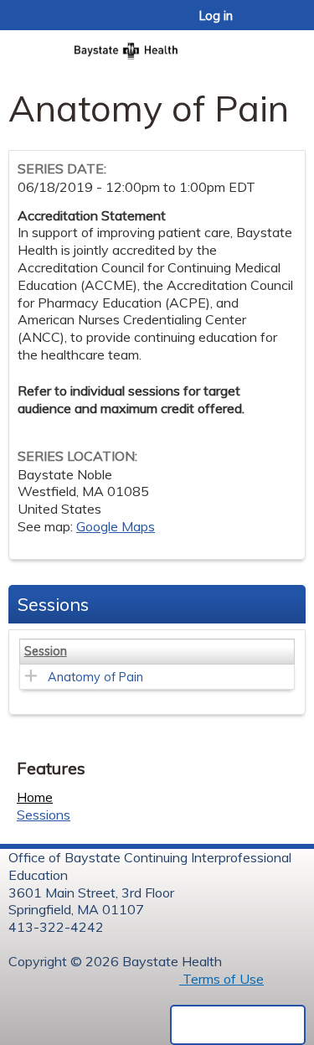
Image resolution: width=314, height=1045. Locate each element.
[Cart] (265, 24)
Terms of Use (221, 978)
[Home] (157, 45)
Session (45, 651)
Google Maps (115, 526)
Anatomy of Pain (95, 677)
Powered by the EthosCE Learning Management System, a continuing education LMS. (238, 1025)
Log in (216, 16)
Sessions (43, 814)
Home (35, 797)
